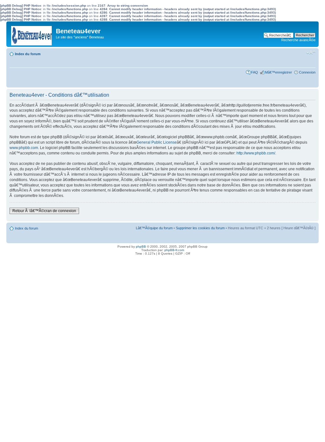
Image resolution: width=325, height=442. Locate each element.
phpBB (141, 246)
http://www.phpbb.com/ (255, 153)
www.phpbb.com (24, 148)
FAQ (254, 72)
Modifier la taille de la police (310, 52)
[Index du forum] (32, 34)
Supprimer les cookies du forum (200, 228)
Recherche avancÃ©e (298, 40)
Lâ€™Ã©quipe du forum (154, 228)
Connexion (307, 72)
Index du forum (28, 54)
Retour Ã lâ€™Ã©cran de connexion (44, 211)
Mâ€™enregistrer (278, 72)
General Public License (156, 142)
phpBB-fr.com (174, 250)
